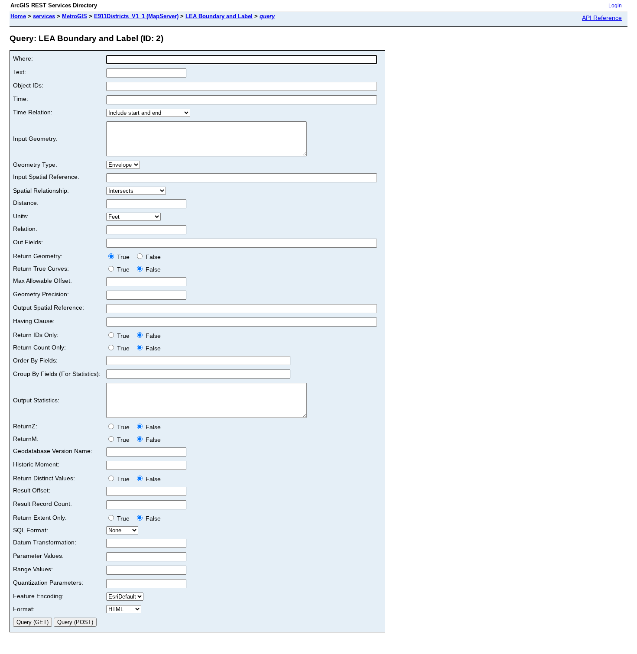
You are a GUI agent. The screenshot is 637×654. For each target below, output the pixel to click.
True (124, 256)
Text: (19, 71)
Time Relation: (32, 112)
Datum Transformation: (44, 542)
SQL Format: (30, 530)
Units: (21, 216)
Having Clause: (34, 320)
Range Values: (33, 569)
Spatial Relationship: (41, 190)
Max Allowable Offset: (42, 280)
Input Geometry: (35, 138)
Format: (24, 608)
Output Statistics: (36, 400)
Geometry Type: (35, 164)
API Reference (602, 17)
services (44, 16)
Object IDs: (28, 85)
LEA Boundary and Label (219, 16)
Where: (23, 58)
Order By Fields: (35, 360)
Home (18, 16)
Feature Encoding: (38, 595)
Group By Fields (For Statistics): (57, 373)
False (152, 256)
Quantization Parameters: (48, 582)
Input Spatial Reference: (46, 176)
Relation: (25, 228)
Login (615, 5)
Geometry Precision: (41, 294)
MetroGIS (74, 16)
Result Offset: (31, 490)
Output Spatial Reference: (48, 307)
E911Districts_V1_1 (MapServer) (136, 16)
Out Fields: (28, 242)
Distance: (26, 202)
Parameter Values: (38, 555)
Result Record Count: (42, 503)
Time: (20, 98)
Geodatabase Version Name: (52, 450)
